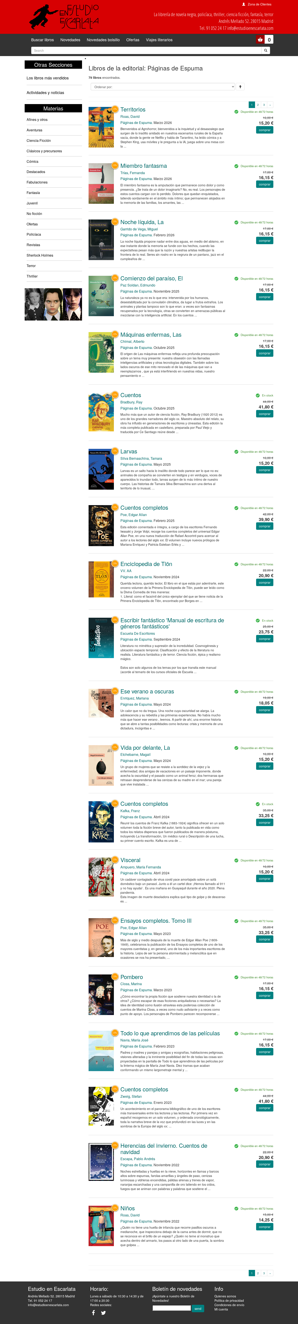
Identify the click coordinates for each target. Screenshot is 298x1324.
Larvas (128, 451)
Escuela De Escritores (137, 633)
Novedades (70, 39)
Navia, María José (134, 1040)
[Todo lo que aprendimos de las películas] (101, 1050)
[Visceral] (101, 876)
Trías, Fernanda (132, 172)
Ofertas (132, 39)
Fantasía (33, 192)
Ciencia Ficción (39, 140)
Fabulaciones (37, 182)
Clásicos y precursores (44, 150)
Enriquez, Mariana (134, 698)
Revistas (33, 244)
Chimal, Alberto (132, 341)
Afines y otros (37, 119)
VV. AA (126, 570)
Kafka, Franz (130, 810)
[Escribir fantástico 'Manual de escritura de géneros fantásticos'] (101, 637)
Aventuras (34, 129)
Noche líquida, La (142, 222)
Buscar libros (42, 39)
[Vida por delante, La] (101, 765)
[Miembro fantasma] (101, 183)
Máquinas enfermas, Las (151, 334)
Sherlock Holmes (40, 255)
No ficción (34, 213)
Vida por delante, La (145, 747)
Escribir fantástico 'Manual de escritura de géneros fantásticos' (172, 623)
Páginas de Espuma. (136, 122)
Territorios (133, 109)
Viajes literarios (159, 39)
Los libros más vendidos (48, 78)
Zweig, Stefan (131, 1096)
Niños (127, 1208)
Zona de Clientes (259, 4)
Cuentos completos (144, 507)
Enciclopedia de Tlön (146, 563)
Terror (31, 265)
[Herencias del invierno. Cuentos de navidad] (101, 1161)
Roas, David (130, 116)
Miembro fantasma (143, 165)
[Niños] (101, 1225)
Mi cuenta (221, 1309)
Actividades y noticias (45, 92)
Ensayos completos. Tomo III (156, 920)
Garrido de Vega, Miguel (139, 229)
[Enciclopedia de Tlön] (101, 579)
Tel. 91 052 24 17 (40, 1300)
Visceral (130, 860)
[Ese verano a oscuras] (101, 702)
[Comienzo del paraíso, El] (101, 295)
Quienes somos (225, 1296)
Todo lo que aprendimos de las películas (170, 1033)
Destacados (36, 171)
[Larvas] (101, 468)
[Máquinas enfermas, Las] (101, 352)
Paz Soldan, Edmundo (137, 285)
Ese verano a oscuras (147, 691)
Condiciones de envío (229, 1305)
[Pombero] (101, 994)
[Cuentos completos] (101, 525)
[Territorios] (101, 126)
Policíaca (34, 234)
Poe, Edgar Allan (133, 514)
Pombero (131, 976)
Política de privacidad (229, 1300)
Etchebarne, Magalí (135, 754)
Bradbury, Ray (131, 402)
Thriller (32, 276)
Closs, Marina (131, 983)
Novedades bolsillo (103, 39)
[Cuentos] (101, 411)
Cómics (32, 161)
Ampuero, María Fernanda (140, 867)
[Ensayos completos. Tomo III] (101, 937)
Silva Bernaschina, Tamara (141, 458)
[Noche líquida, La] (101, 239)
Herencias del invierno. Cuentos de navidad (163, 1148)
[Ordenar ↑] (240, 86)
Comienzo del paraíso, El (151, 278)
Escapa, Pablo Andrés (137, 1158)
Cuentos (130, 395)
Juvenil (32, 203)
